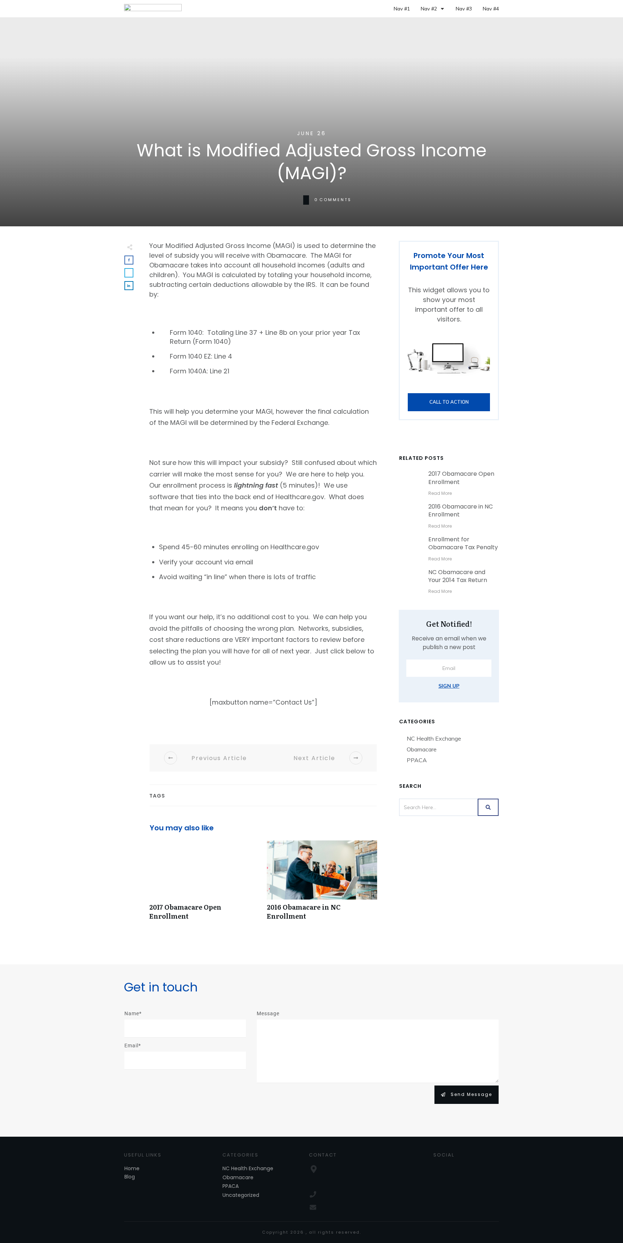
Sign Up (448, 686)
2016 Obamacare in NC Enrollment (322, 884)
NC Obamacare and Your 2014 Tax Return (457, 576)
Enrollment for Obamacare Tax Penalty (463, 543)
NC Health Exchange (434, 738)
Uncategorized (240, 1195)
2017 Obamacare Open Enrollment (204, 884)
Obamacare (422, 749)
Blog (129, 1176)
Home (132, 1168)
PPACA (417, 760)
